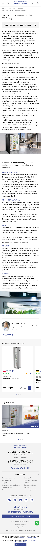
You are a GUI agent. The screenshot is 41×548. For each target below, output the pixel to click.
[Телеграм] (32, 500)
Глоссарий (27, 478)
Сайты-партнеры (30, 490)
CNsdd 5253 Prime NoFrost (11, 200)
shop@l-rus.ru (20, 507)
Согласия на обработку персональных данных (26, 541)
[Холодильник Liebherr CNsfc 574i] (17, 358)
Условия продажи (20, 524)
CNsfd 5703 (6, 246)
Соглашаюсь (20, 545)
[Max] (15, 500)
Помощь (27, 483)
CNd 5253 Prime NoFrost (10, 172)
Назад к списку (7, 335)
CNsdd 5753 (6, 225)
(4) (30, 373)
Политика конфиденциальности (20, 521)
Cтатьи (4, 490)
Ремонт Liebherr (7, 487)
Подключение (6, 480)
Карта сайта (20, 527)
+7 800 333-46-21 (20, 461)
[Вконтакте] (9, 500)
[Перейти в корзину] (38, 3)
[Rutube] (20, 500)
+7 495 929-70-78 (20, 452)
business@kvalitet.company (20, 512)
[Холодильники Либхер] (20, 3)
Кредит (4, 483)
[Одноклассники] (26, 500)
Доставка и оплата (8, 478)
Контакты (27, 487)
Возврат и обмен (30, 485)
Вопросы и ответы (30, 480)
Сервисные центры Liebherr (11, 485)
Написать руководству (20, 516)
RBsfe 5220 (5, 273)
